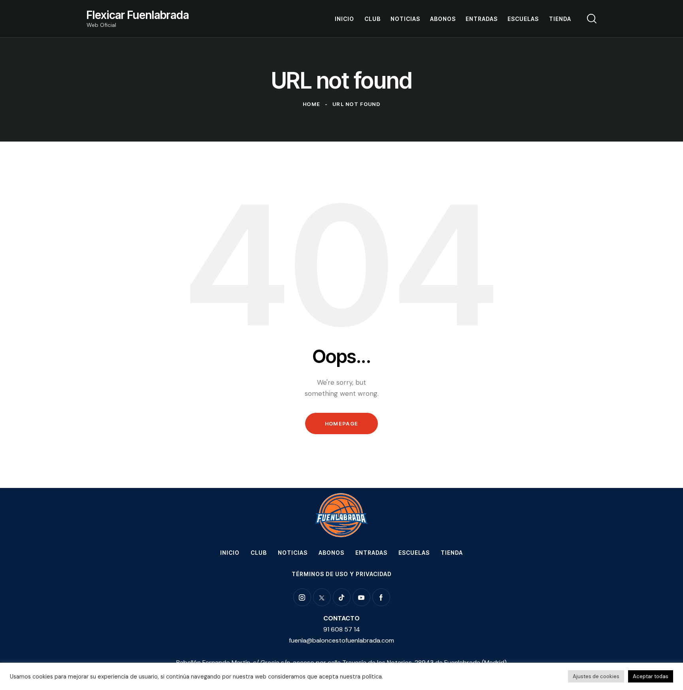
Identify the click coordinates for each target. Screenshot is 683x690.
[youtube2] (361, 597)
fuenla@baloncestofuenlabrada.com (341, 640)
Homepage (341, 423)
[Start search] (591, 18)
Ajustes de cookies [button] (596, 676)
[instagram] (302, 597)
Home (311, 104)
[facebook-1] (381, 597)
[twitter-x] (322, 597)
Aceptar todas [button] (650, 676)
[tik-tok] (342, 597)
